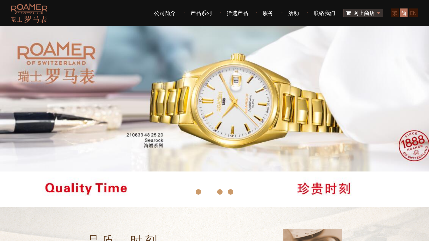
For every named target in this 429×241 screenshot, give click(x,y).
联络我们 (324, 13)
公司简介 (165, 13)
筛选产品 (237, 13)
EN (413, 13)
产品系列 (201, 13)
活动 (293, 13)
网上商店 (364, 13)
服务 (268, 13)
